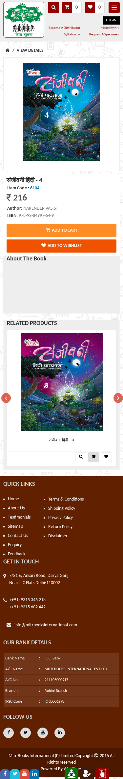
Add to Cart (64, 230)
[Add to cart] (93, 457)
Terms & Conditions (66, 499)
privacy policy (60, 517)
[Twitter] (25, 733)
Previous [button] (4, 398)
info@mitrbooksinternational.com (45, 625)
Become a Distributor (64, 28)
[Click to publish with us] (71, 773)
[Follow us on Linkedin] (34, 774)
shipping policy (61, 508)
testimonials (19, 517)
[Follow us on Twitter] (15, 774)
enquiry (15, 544)
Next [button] (116, 398)
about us (16, 508)
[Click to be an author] (87, 773)
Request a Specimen (104, 34)
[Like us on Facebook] (5, 774)
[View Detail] (80, 457)
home (13, 499)
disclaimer (58, 536)
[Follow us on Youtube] (25, 774)
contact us (18, 535)
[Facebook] (8, 733)
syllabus (70, 34)
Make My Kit (110, 28)
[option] (61, 398)
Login (111, 20)
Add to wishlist (65, 245)
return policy (60, 526)
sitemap (15, 526)
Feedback (16, 554)
